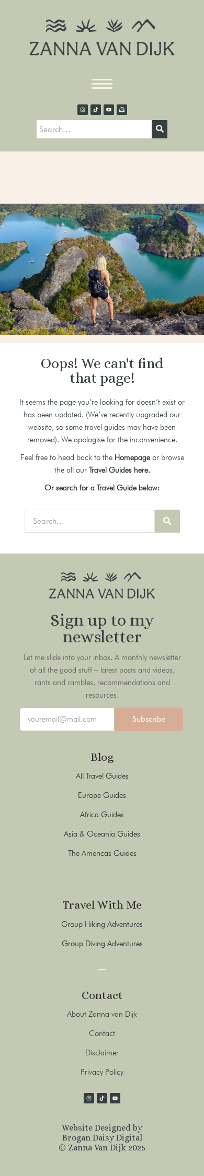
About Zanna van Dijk (102, 1014)
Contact (102, 1033)
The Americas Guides (102, 853)
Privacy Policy (102, 1072)
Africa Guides (102, 814)
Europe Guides (102, 795)
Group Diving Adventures (102, 943)
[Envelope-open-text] (122, 109)
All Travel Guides (102, 776)
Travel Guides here (118, 470)
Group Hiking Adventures (102, 924)
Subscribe (149, 719)
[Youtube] (109, 109)
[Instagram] (82, 109)
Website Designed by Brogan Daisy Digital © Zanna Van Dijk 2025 (102, 1138)
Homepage (132, 457)
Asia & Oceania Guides (102, 834)
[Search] (159, 129)
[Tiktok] (95, 109)
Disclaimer (102, 1052)
